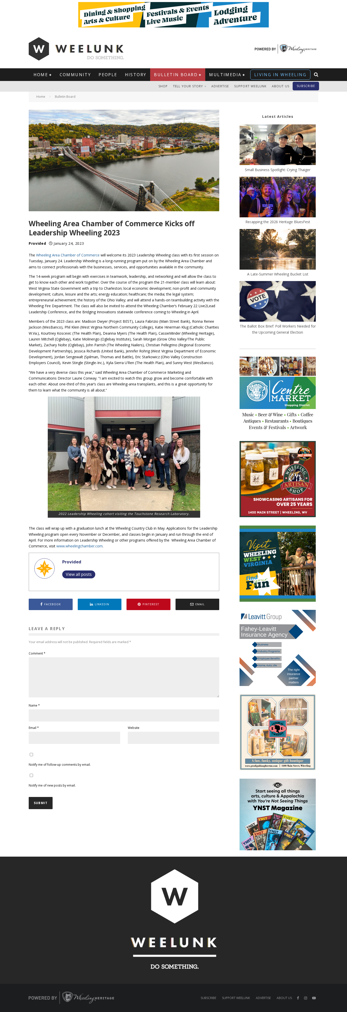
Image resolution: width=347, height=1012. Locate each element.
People (108, 74)
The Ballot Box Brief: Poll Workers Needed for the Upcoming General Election (278, 329)
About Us (281, 86)
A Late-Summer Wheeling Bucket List (277, 274)
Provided (37, 243)
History (136, 74)
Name (34, 705)
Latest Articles (277, 116)
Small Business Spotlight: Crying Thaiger (277, 169)
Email (34, 728)
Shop (163, 86)
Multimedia (225, 74)
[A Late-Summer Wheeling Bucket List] (278, 250)
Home (41, 74)
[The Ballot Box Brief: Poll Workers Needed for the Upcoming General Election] (278, 302)
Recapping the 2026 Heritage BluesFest (277, 221)
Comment (37, 653)
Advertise (220, 86)
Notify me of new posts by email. (52, 785)
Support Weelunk (250, 86)
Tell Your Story (188, 86)
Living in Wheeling (280, 74)
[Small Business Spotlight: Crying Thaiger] (278, 145)
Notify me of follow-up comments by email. (60, 764)
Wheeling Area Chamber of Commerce (68, 255)
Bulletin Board (176, 74)
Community (75, 74)
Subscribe (306, 86)
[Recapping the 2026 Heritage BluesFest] (278, 198)
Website (133, 728)
